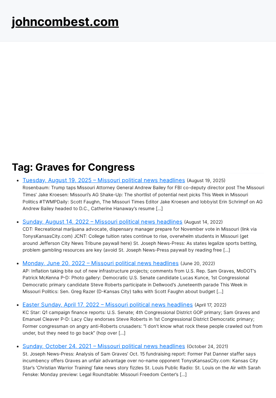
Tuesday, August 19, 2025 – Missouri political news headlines (104, 180)
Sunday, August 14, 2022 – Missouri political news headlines (102, 221)
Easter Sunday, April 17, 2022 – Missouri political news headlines (108, 304)
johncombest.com (65, 21)
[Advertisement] (138, 99)
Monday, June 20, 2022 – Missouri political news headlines (101, 263)
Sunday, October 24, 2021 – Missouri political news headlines (104, 346)
